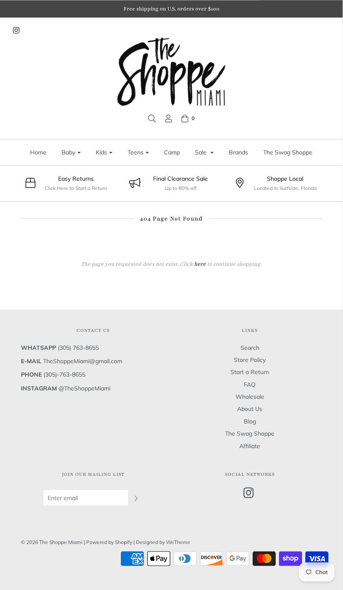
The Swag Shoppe (287, 152)
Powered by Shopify (109, 542)
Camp (172, 152)
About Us (249, 409)
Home (38, 152)
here (200, 264)
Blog (250, 421)
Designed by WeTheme (163, 542)
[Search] (152, 118)
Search (250, 347)
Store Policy (250, 360)
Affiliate (249, 446)
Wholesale (249, 396)
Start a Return (249, 372)
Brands (238, 152)
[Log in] (168, 118)
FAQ (250, 384)
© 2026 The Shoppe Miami (52, 542)
